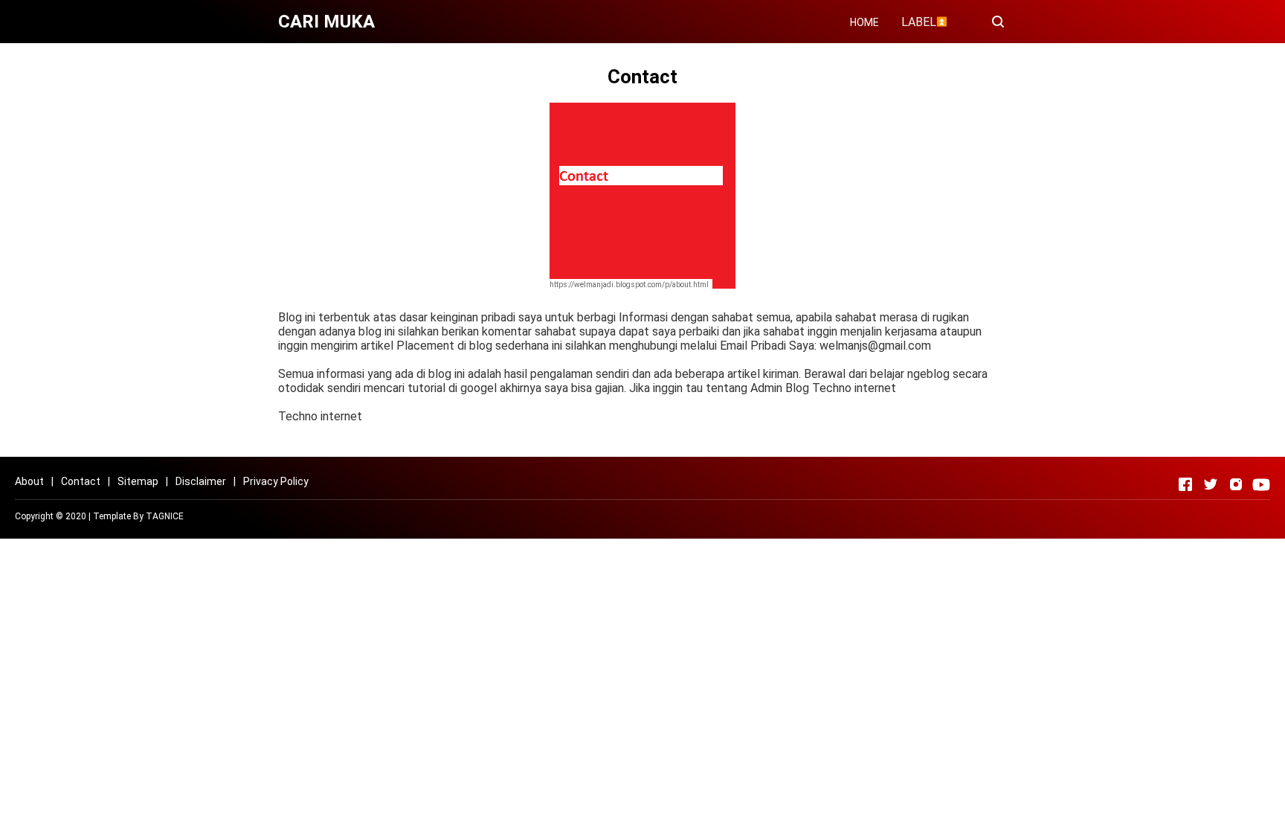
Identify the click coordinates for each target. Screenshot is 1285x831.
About (29, 481)
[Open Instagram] (1236, 484)
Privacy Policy (276, 481)
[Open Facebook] (1185, 484)
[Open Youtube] (1261, 484)
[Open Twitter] (1211, 484)
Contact (80, 481)
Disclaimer (200, 481)
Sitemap (137, 481)
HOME (864, 22)
